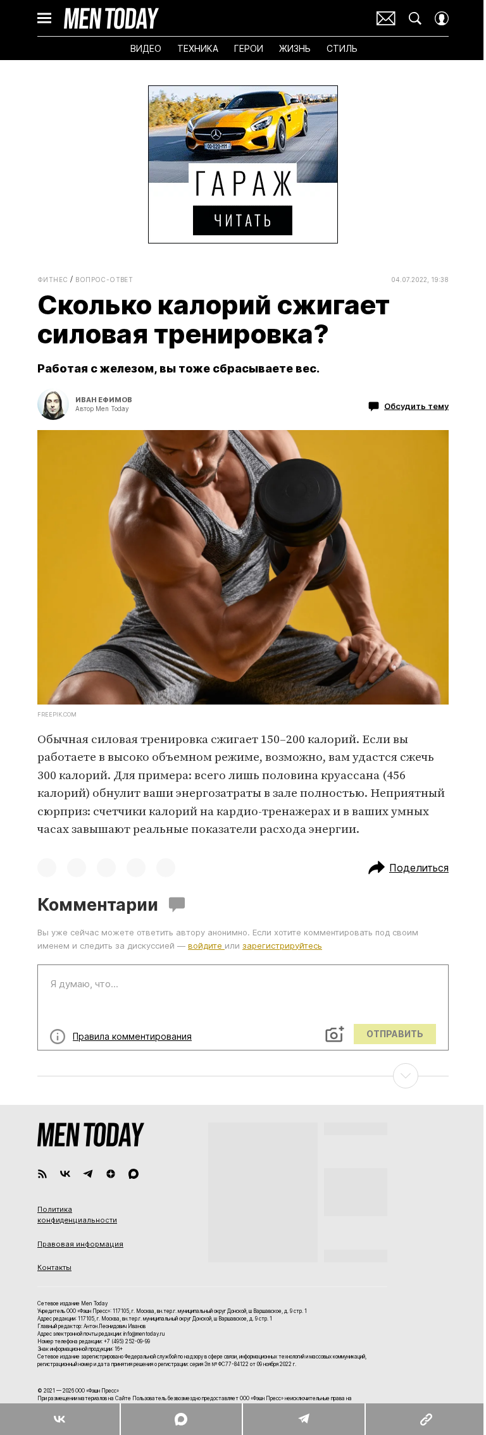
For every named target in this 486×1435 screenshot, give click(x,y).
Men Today (111, 18)
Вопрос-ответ (104, 279)
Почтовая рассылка (386, 18)
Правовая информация (80, 1244)
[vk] (65, 1174)
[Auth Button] (442, 18)
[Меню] (44, 18)
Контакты (54, 1267)
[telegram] (88, 1174)
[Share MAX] (181, 1419)
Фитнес (52, 279)
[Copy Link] (425, 1419)
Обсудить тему (416, 406)
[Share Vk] (60, 1419)
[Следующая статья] (243, 1075)
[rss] (42, 1174)
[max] (133, 1174)
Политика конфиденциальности (77, 1215)
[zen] (111, 1174)
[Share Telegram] (303, 1419)
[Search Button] (415, 18)
